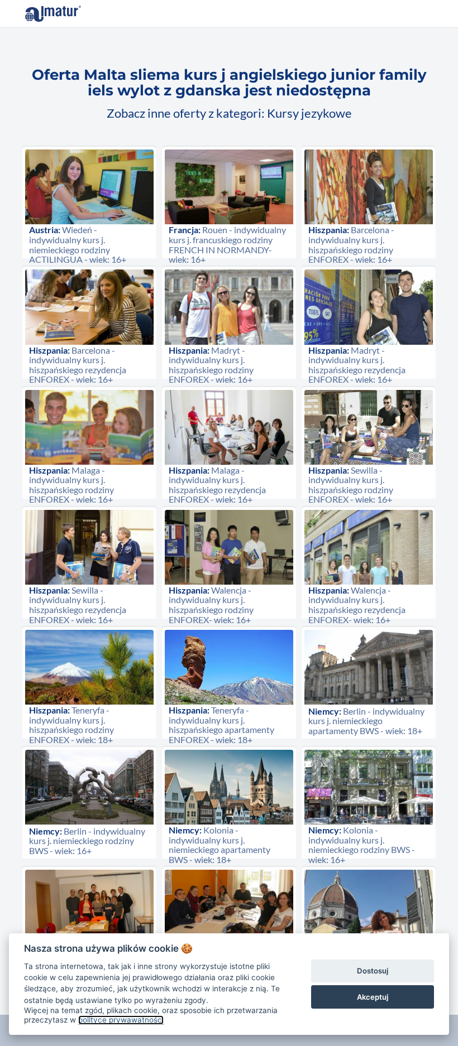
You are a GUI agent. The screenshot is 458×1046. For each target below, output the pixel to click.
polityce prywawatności (121, 1019)
